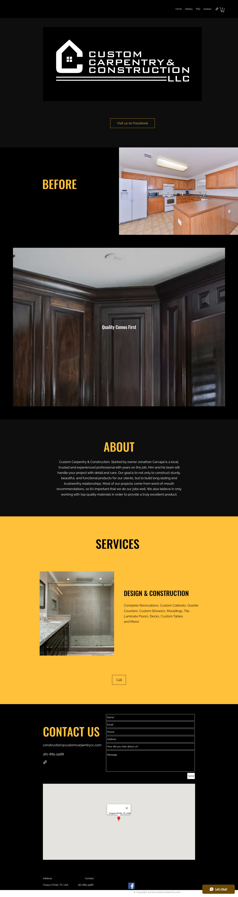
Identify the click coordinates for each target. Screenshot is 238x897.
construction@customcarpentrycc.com (72, 745)
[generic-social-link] (217, 9)
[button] (223, 9)
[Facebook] (131, 886)
